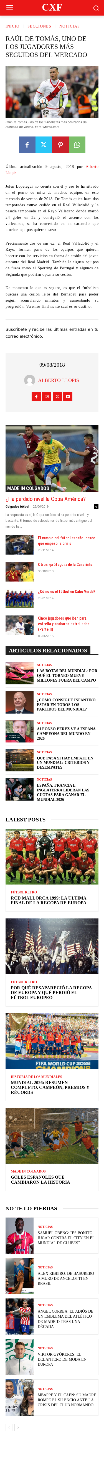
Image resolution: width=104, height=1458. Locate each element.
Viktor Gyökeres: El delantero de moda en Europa (62, 1359)
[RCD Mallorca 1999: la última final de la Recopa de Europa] (52, 857)
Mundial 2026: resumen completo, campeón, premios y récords (50, 1087)
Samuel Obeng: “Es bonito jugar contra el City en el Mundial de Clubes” (66, 1238)
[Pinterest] (60, 144)
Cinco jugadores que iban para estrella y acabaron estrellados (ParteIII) (64, 624)
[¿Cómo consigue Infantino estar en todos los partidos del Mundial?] (20, 702)
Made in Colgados (28, 488)
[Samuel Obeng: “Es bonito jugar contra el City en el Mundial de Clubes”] (20, 1236)
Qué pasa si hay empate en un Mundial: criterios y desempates (65, 763)
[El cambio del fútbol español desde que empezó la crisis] (20, 545)
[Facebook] (27, 144)
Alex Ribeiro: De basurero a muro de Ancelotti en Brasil (66, 1278)
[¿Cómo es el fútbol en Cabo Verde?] (20, 598)
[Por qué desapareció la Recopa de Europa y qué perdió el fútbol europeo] (52, 946)
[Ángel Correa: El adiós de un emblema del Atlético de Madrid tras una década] (20, 1316)
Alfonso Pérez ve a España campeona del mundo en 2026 (66, 734)
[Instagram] (46, 396)
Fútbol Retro (24, 892)
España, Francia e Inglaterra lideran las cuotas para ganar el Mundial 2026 (63, 792)
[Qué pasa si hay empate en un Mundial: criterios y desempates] (20, 760)
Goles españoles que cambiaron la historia (40, 1179)
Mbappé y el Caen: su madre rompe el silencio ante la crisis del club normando (67, 1400)
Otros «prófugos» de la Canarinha (65, 564)
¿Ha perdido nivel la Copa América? (46, 499)
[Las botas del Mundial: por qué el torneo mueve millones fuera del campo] (20, 673)
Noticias (69, 26)
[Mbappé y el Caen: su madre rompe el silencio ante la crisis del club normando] (20, 1397)
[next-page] (17, 1427)
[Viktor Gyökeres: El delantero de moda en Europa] (20, 1357)
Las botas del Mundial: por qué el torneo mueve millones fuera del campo (67, 675)
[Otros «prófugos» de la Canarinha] (20, 571)
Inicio (12, 26)
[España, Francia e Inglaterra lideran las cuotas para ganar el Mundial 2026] (20, 789)
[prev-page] (9, 1427)
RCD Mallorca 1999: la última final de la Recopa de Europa (49, 900)
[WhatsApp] (77, 144)
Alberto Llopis (58, 380)
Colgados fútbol (17, 506)
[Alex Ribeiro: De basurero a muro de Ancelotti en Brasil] (20, 1276)
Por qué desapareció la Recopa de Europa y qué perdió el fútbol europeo (51, 992)
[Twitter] (43, 144)
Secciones (39, 26)
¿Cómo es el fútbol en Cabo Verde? (66, 591)
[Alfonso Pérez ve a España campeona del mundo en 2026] (20, 731)
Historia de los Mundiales (36, 1077)
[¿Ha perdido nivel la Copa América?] (52, 458)
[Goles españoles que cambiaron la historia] (52, 1136)
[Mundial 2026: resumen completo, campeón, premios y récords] (52, 1041)
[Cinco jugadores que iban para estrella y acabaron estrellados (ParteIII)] (20, 625)
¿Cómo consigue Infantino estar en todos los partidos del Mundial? (66, 705)
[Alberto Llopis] (31, 380)
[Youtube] (67, 396)
